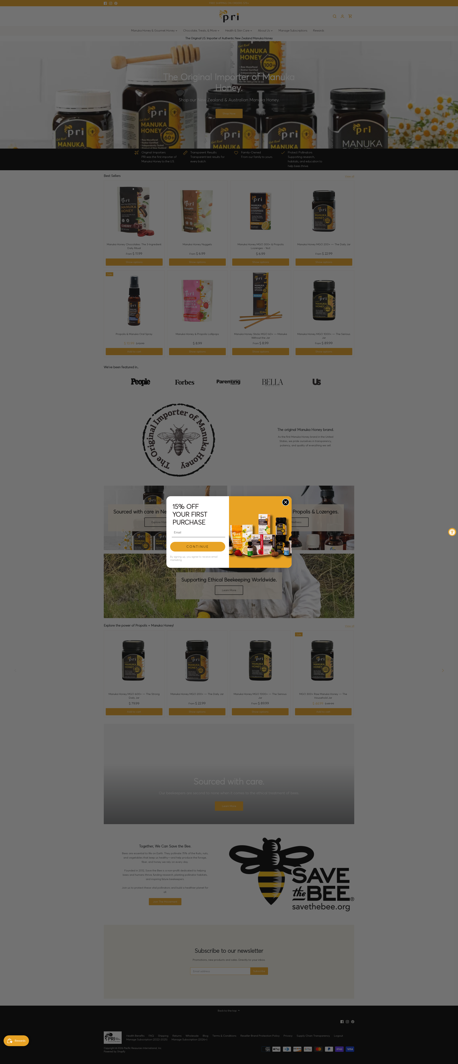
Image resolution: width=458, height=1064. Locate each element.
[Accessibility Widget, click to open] (452, 532)
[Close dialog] (285, 502)
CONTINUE (197, 547)
